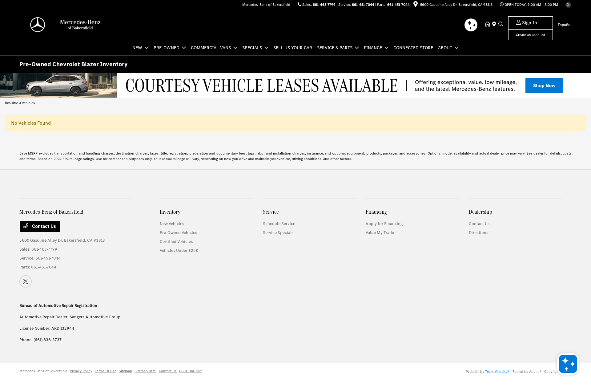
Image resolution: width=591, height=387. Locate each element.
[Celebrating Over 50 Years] (295, 85)
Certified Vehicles (176, 241)
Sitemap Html (145, 371)
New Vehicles (172, 224)
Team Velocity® (497, 371)
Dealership (480, 212)
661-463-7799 (324, 4)
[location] (415, 5)
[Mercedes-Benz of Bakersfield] (72, 24)
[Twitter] (568, 5)
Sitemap (125, 371)
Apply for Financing (384, 224)
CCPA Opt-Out (190, 371)
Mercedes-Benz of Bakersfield (43, 371)
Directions (478, 233)
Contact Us (43, 226)
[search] (500, 24)
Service (271, 212)
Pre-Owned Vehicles (178, 233)
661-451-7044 (363, 4)
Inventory (170, 212)
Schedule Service (279, 224)
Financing (376, 212)
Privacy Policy (81, 371)
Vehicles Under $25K (179, 250)
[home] (488, 24)
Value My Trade (380, 233)
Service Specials (278, 233)
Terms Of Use (105, 371)
